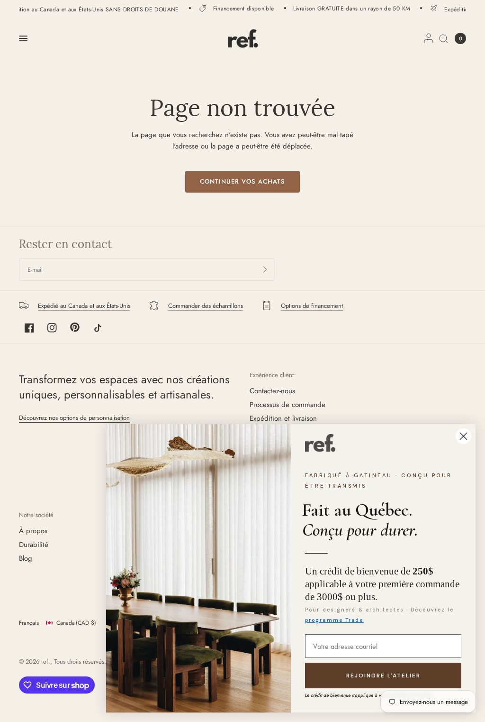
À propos (33, 531)
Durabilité (33, 544)
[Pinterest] (74, 327)
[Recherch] (443, 38)
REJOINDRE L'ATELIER (383, 675)
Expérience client (272, 375)
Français (29, 623)
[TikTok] (97, 327)
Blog (25, 558)
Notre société (36, 515)
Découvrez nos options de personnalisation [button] (74, 417)
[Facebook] (29, 327)
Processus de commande (287, 404)
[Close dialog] (463, 436)
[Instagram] (52, 327)
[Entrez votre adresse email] (265, 269)
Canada (76, 623)
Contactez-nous (272, 391)
